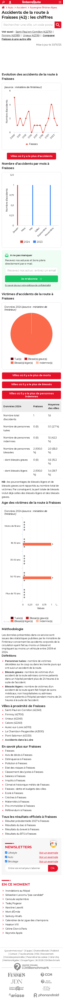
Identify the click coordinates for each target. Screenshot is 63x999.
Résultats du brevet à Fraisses (22, 829)
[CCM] (46, 975)
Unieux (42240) (13, 718)
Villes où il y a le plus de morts (31, 375)
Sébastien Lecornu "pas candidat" (24, 894)
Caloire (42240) (13, 722)
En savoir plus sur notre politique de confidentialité (28, 285)
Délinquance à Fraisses (18, 759)
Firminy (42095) (11, 35)
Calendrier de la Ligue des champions (26, 920)
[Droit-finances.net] (46, 982)
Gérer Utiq (54, 957)
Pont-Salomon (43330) (18, 735)
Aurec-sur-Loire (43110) (18, 727)
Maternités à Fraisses (17, 801)
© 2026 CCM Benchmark (48, 960)
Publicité (55, 951)
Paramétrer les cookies (37, 957)
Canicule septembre (17, 899)
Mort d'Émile (12, 911)
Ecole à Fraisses (14, 793)
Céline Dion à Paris (16, 928)
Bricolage (12, 861)
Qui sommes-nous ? (13, 951)
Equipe (28, 951)
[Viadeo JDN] (46, 988)
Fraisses (9, 750)
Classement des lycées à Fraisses (24, 771)
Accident (21, 7)
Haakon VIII (12, 924)
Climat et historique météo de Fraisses (27, 784)
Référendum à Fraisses (18, 810)
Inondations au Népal (17, 890)
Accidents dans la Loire (19, 739)
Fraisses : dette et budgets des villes (25, 788)
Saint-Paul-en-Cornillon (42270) (34, 31)
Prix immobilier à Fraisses (20, 805)
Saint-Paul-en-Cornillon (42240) (23, 710)
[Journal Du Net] (17, 982)
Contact (13, 954)
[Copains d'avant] (17, 988)
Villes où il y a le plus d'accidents (31, 156)
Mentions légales (11, 960)
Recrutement (47, 954)
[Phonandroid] (46, 995)
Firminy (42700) (14, 714)
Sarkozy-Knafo (13, 916)
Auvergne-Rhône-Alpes (43, 7)
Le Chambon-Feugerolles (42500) (24, 731)
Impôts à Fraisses (15, 780)
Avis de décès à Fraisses (18, 754)
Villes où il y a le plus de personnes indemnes (31, 395)
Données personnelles (14, 957)
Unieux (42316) (31, 35)
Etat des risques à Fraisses (20, 767)
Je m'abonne (29, 278)
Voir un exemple (48, 852)
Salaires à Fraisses (15, 776)
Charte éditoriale (41, 951)
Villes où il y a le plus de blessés (31, 384)
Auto (10, 7)
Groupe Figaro (27, 960)
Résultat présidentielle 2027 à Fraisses (27, 821)
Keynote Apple (14, 932)
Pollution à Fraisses (16, 763)
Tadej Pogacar (13, 903)
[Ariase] (17, 995)
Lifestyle (12, 852)
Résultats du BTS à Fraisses (20, 833)
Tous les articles (26, 954)
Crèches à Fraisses (15, 797)
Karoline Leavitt (14, 907)
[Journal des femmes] (17, 975)
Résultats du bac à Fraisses (20, 825)
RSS (37, 954)
